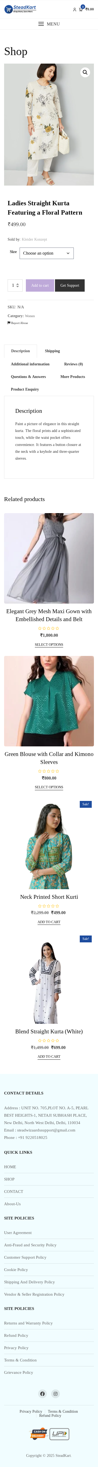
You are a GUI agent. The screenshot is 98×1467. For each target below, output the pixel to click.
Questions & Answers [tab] (28, 377)
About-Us (12, 1204)
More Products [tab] (72, 377)
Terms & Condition (20, 1360)
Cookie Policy (16, 1269)
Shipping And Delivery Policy (29, 1282)
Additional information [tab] (30, 364)
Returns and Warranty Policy (28, 1323)
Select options (49, 644)
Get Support (69, 285)
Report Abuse (19, 323)
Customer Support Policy (25, 1257)
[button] (49, 24)
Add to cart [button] (49, 922)
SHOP (9, 1179)
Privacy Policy (16, 1348)
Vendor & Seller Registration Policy (34, 1294)
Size (13, 251)
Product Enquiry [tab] (25, 389)
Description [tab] (20, 351)
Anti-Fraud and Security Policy (30, 1245)
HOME (10, 1167)
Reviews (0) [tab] (73, 364)
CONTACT (13, 1191)
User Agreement (18, 1232)
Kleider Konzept (34, 239)
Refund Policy (16, 1335)
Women (30, 316)
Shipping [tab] (52, 351)
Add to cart (40, 285)
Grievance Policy (18, 1372)
